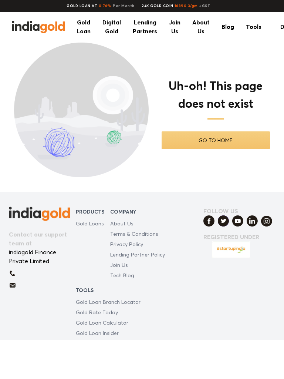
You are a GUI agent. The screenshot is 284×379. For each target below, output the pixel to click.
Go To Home (216, 140)
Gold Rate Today (97, 312)
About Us (121, 223)
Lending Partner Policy (137, 254)
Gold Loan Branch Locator (108, 302)
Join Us (119, 265)
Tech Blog (122, 275)
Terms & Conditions (134, 234)
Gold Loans (90, 223)
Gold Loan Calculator (102, 322)
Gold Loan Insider (97, 333)
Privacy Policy (126, 244)
